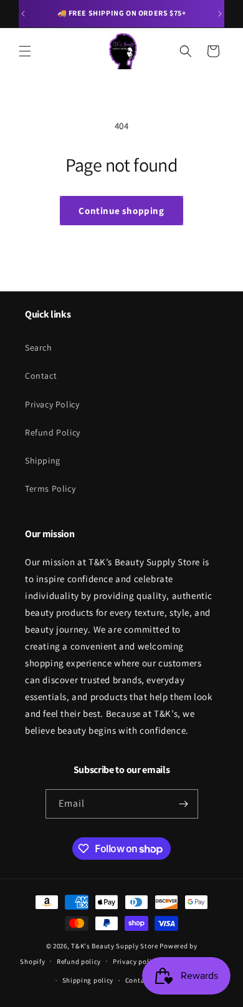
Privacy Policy (52, 404)
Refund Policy (52, 432)
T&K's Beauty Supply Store (114, 945)
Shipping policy (88, 980)
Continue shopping (121, 210)
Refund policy (79, 961)
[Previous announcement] (23, 13)
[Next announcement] (220, 13)
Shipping (42, 460)
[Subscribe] (184, 804)
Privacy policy (136, 961)
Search (38, 347)
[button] (25, 51)
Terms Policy (50, 488)
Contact (41, 375)
